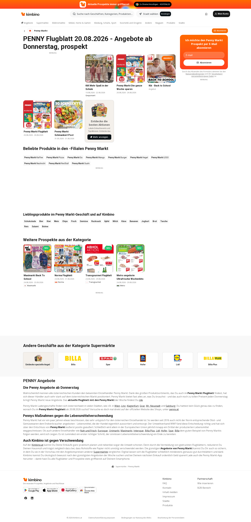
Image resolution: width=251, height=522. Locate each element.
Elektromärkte (58, 22)
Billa (177, 430)
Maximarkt (126, 430)
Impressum (169, 496)
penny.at (174, 409)
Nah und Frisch (88, 430)
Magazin (159, 22)
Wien (117, 405)
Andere (148, 22)
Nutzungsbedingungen (195, 74)
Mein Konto (223, 14)
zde (141, 400)
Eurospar (103, 430)
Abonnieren (221, 30)
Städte (182, 22)
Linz (123, 405)
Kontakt (167, 487)
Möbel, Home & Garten (80, 22)
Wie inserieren (205, 483)
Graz (142, 405)
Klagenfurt (133, 405)
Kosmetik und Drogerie (131, 22)
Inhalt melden (170, 492)
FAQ (165, 483)
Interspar (138, 430)
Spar (171, 430)
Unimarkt (114, 430)
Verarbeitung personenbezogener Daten (206, 75)
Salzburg (170, 405)
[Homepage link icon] (113, 466)
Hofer (164, 430)
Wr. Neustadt (153, 405)
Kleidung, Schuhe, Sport (105, 22)
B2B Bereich (204, 487)
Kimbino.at (37, 444)
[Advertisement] (52, 74)
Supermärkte (42, 22)
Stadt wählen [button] (150, 14)
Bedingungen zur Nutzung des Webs (136, 517)
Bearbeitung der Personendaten (171, 517)
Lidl (158, 430)
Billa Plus (150, 430)
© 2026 (74, 517)
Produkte (171, 22)
